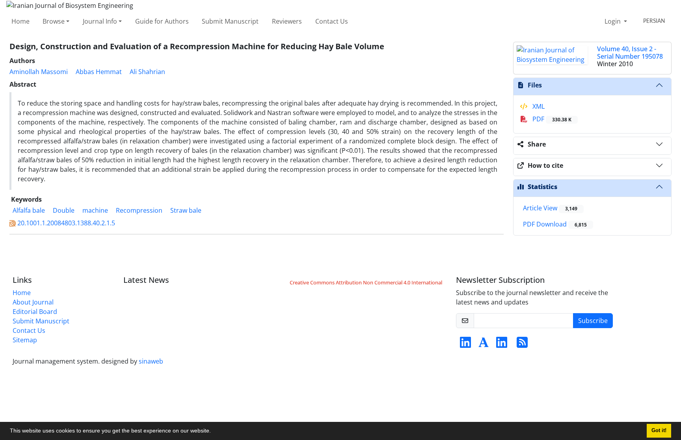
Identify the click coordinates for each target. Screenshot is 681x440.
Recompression (139, 210)
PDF (551, 119)
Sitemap (25, 340)
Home (20, 21)
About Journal (33, 302)
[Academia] (483, 344)
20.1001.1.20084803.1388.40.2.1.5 (66, 223)
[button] (213, 432)
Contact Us (331, 21)
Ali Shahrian (147, 71)
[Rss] (522, 344)
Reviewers (287, 21)
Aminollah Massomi (38, 71)
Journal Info (100, 21)
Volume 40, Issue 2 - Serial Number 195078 (630, 53)
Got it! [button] (658, 430)
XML (538, 106)
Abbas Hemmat (99, 71)
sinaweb (151, 361)
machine (95, 210)
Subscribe (593, 320)
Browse (54, 21)
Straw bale (185, 210)
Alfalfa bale (29, 210)
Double (63, 210)
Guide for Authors (162, 21)
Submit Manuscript (230, 21)
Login (613, 21)
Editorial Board (35, 311)
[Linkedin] (465, 344)
